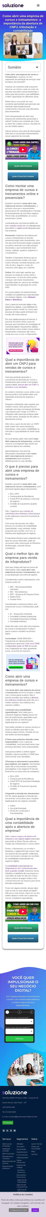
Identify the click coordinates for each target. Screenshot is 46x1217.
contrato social (15, 226)
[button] (38, 5)
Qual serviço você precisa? (17, 1017)
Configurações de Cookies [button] (18, 1210)
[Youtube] (14, 1130)
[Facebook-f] (7, 1130)
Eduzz (8, 300)
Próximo (19, 1039)
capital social (22, 228)
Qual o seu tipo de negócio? (18, 1027)
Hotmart (31, 297)
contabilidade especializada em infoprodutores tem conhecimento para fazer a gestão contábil (21, 868)
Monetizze (17, 300)
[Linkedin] (3, 1130)
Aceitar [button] (35, 1210)
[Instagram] (11, 1130)
